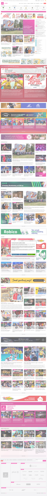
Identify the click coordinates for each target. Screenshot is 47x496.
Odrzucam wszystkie (14, 254)
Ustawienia (21, 254)
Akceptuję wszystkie (30, 254)
